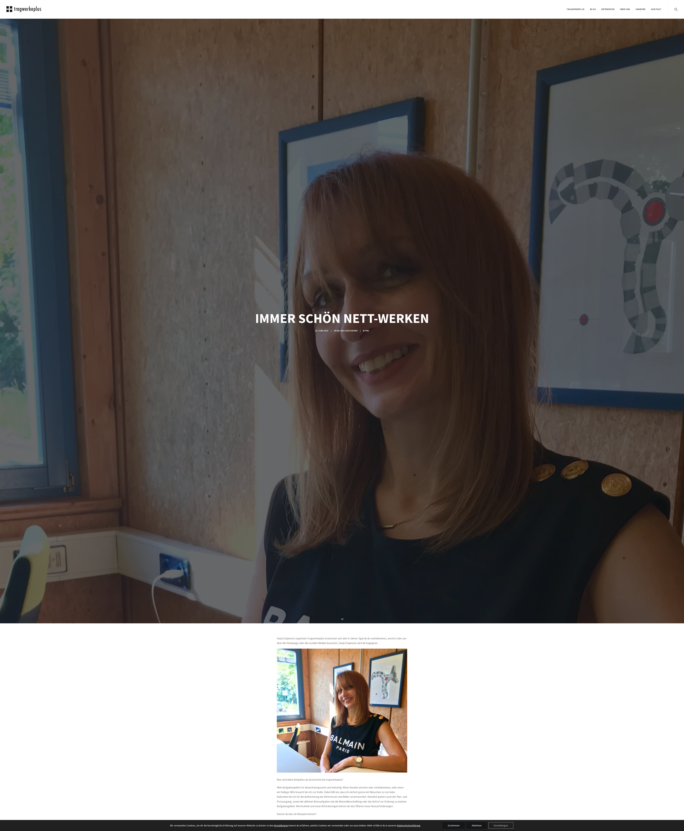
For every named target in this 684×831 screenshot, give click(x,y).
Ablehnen (477, 825)
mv (367, 330)
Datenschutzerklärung (408, 825)
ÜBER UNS (625, 9)
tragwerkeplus (575, 9)
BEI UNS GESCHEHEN (347, 330)
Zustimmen (454, 825)
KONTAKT (656, 9)
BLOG (593, 9)
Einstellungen (281, 825)
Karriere (641, 9)
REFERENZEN (607, 9)
